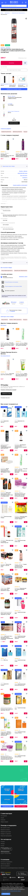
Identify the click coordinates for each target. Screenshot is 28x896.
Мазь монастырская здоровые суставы (6, 613)
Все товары (3, 325)
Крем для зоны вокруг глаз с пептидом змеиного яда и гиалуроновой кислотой (7, 495)
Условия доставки (7, 806)
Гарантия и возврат (7, 262)
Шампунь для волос (17, 131)
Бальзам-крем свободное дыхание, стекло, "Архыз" (21, 517)
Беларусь (24, 177)
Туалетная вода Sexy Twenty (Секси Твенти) (20, 637)
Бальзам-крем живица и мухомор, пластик (7, 709)
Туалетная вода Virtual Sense (20, 756)
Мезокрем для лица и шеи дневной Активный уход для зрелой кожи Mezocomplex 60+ (7, 758)
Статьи (2, 845)
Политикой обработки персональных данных (11, 890)
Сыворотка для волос (6, 131)
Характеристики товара (9, 166)
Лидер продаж (4, 821)
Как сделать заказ (5, 827)
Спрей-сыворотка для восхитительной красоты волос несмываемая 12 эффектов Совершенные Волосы (21, 568)
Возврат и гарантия (6, 833)
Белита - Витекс (23, 171)
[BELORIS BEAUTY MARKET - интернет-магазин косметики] (14, 2)
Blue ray (4, 660)
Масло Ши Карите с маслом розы (6, 565)
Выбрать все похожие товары (14, 89)
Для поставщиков (5, 865)
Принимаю (6, 893)
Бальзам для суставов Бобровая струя (20, 589)
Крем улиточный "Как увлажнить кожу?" (5, 589)
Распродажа (4, 815)
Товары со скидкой (20, 806)
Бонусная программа (6, 835)
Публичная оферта (5, 863)
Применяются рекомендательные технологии (12, 867)
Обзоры (3, 843)
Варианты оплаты (5, 829)
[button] (11, 63)
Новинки (3, 819)
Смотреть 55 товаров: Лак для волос (14, 9)
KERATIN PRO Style (22, 173)
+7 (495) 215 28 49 (6, 848)
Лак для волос (4, 14)
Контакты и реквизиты (6, 861)
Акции (2, 817)
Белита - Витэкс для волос (15, 319)
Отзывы (3, 841)
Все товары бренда (5, 355)
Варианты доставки (6, 831)
